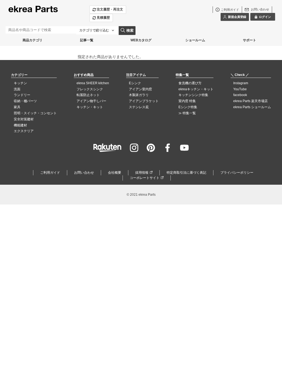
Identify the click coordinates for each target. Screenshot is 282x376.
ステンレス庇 (139, 107)
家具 (17, 107)
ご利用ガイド (50, 173)
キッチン (20, 83)
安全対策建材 (24, 119)
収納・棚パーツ (25, 101)
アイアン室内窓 (140, 89)
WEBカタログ (141, 40)
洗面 (17, 89)
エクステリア (24, 131)
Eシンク (135, 83)
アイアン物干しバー (91, 101)
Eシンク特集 (187, 107)
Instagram (240, 83)
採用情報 (141, 173)
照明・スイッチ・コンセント (35, 113)
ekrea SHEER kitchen (93, 83)
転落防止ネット (88, 95)
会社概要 (114, 173)
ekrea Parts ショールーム (252, 107)
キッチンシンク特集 (193, 95)
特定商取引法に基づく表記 (186, 173)
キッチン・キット (90, 107)
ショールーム (195, 40)
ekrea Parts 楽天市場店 (250, 101)
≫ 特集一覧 (187, 113)
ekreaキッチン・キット (195, 89)
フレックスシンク (90, 89)
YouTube (240, 89)
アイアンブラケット (144, 101)
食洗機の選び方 (190, 83)
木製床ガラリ (139, 95)
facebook (240, 95)
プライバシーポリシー (236, 173)
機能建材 (20, 125)
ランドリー (22, 95)
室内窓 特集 (187, 101)
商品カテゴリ (32, 40)
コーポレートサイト (144, 178)
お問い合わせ (84, 173)
